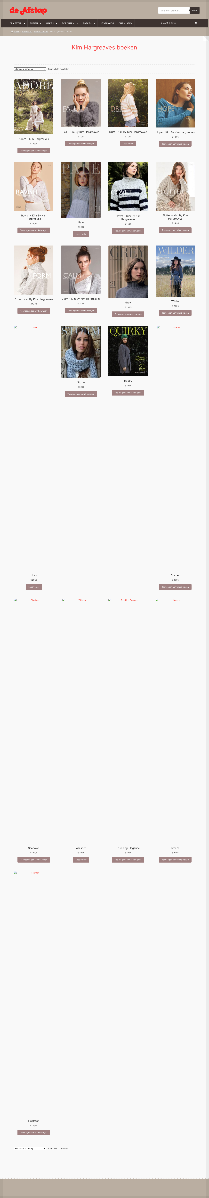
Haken (50, 23)
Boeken (87, 23)
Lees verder (128, 143)
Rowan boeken (41, 31)
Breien (34, 23)
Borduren (68, 23)
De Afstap (15, 23)
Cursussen (125, 23)
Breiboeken (27, 31)
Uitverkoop (107, 23)
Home (16, 31)
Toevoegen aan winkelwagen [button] (33, 150)
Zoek (194, 10)
